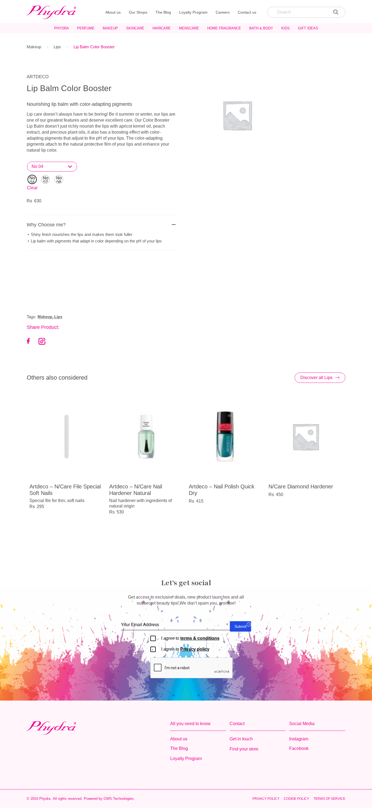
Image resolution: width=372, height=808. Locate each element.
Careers (223, 12)
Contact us (247, 12)
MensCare (189, 28)
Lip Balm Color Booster (94, 46)
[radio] (32, 179)
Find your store (244, 749)
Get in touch (241, 739)
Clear (32, 187)
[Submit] (335, 12)
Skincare (135, 28)
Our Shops (138, 12)
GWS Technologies (118, 799)
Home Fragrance (224, 28)
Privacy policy (194, 649)
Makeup (110, 28)
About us (113, 12)
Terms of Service (329, 799)
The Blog (163, 12)
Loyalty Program (193, 12)
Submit (240, 626)
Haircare (162, 28)
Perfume (85, 28)
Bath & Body (261, 28)
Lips (57, 46)
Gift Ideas (308, 28)
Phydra (61, 28)
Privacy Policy (265, 799)
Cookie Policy (296, 799)
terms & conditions (199, 638)
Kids (285, 28)
